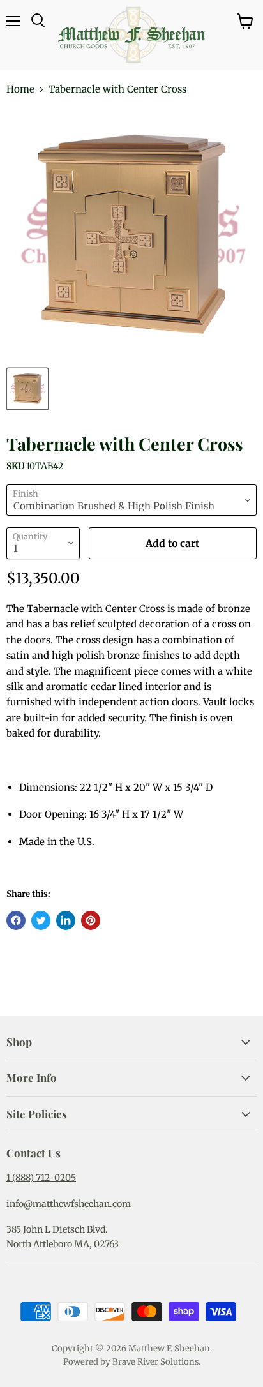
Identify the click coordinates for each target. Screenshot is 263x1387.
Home (20, 89)
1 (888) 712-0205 (41, 1177)
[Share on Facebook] (16, 920)
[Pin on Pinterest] (90, 920)
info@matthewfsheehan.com (68, 1204)
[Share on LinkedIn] (65, 920)
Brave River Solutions (155, 1361)
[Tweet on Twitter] (40, 920)
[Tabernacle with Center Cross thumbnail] (27, 388)
